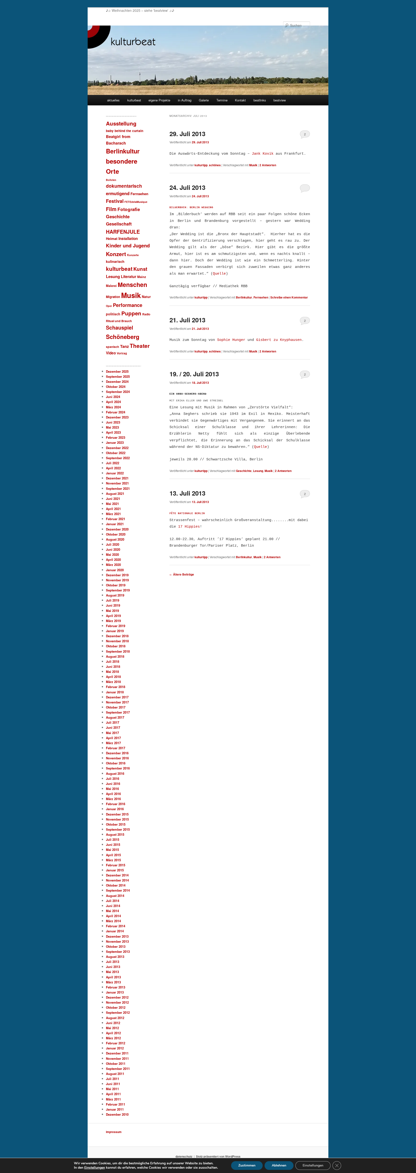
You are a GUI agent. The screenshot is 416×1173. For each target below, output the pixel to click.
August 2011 (115, 1073)
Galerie (204, 100)
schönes (215, 165)
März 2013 (113, 982)
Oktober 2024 (115, 386)
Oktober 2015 (115, 824)
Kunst (140, 268)
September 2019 (118, 590)
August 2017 (115, 717)
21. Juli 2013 (187, 319)
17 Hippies (189, 527)
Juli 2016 (112, 778)
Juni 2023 (113, 422)
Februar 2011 (115, 1104)
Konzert (116, 254)
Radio (146, 314)
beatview (279, 100)
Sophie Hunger (231, 340)
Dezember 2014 (117, 875)
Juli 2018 (112, 661)
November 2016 (117, 758)
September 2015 (118, 829)
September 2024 (118, 391)
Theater (140, 346)
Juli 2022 (112, 463)
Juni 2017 (113, 727)
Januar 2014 (115, 931)
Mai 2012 (112, 1028)
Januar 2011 (115, 1109)
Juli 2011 (112, 1078)
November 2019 (117, 580)
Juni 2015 (113, 844)
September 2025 (118, 376)
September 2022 (118, 458)
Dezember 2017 (117, 697)
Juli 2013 (112, 961)
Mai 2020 (112, 554)
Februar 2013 (115, 987)
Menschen (132, 284)
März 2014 (113, 921)
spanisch (112, 347)
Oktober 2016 (115, 763)
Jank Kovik (262, 154)
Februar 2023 (115, 437)
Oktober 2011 (115, 1063)
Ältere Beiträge (181, 574)
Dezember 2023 (117, 417)
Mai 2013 (112, 971)
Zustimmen (246, 1165)
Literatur (128, 276)
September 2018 (118, 651)
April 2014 (113, 916)
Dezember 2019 (117, 575)
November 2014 (117, 880)
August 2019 (115, 595)
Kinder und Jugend (128, 245)
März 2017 (113, 743)
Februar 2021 (115, 519)
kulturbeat (134, 100)
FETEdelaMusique (135, 202)
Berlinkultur (244, 297)
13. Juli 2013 (187, 493)
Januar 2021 (115, 524)
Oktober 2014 (115, 885)
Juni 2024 (113, 396)
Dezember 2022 (117, 447)
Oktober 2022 (115, 453)
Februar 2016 (115, 804)
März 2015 (113, 860)
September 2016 (118, 768)
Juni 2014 (113, 905)
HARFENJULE (123, 231)
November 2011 (117, 1058)
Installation (128, 238)
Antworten (268, 165)
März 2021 (113, 513)
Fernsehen (261, 297)
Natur (146, 296)
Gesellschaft (119, 224)
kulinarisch (115, 261)
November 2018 (117, 641)
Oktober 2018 (115, 646)
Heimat (111, 238)
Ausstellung (121, 123)
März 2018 (113, 681)
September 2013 (118, 951)
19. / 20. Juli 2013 (194, 373)
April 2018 (113, 676)
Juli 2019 (112, 600)
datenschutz (184, 1156)
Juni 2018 (113, 666)
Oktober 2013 (115, 946)
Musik (253, 165)
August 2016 (115, 773)
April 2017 (113, 738)
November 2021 (117, 483)
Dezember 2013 (117, 936)
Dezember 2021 (117, 478)
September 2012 (118, 1012)
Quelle (219, 274)
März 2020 (113, 564)
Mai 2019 (112, 610)
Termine (222, 100)
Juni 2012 (113, 1023)
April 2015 (113, 855)
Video (111, 353)
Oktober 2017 (115, 707)
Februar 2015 (115, 865)
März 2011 (113, 1099)
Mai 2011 (112, 1089)
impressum (114, 1132)
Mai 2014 (112, 910)
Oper (109, 306)
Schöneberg (122, 336)
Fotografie (128, 209)
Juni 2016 (113, 783)
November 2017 (117, 702)
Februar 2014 (115, 926)
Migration (113, 296)
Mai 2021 (112, 503)
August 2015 (115, 834)
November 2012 (117, 1002)
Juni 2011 (113, 1083)
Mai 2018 (112, 671)
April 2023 (113, 432)
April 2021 (113, 508)
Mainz (141, 277)
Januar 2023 (115, 442)
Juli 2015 (112, 839)
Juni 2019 (113, 605)
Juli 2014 (112, 900)
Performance (127, 304)
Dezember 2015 (117, 814)
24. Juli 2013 (187, 187)
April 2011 (113, 1094)
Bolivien (111, 180)
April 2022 (113, 468)
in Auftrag (184, 100)
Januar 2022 (115, 473)
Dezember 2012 (117, 997)
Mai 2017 (112, 732)
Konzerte (133, 255)
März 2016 (113, 798)
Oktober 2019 (115, 585)
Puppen (131, 313)
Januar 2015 (115, 870)
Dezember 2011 (117, 1053)
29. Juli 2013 (187, 133)
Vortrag (122, 353)
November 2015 (117, 819)
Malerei (111, 286)
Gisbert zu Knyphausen (279, 340)
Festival (115, 201)
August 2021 (115, 493)
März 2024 (113, 407)
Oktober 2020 (115, 534)
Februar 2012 (115, 1043)
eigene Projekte (159, 100)
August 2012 (115, 1017)
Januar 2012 (115, 1048)
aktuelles (113, 100)
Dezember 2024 (117, 381)
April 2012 (113, 1033)
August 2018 (115, 656)
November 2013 (117, 941)
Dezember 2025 (117, 371)
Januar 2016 (115, 809)
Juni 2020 (113, 549)
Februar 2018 (115, 686)
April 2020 (113, 559)
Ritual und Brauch (119, 321)
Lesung (258, 471)
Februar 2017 (115, 748)
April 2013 (113, 977)
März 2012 (113, 1038)
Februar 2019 (115, 625)
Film (111, 208)
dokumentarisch (124, 186)
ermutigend (118, 193)
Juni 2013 (113, 966)
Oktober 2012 (115, 1007)
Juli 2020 (112, 544)
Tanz (124, 346)
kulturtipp (201, 165)
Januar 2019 (115, 631)
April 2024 (113, 401)
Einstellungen (94, 1168)
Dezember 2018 (117, 636)
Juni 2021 (113, 498)
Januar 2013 (115, 992)
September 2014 (118, 890)
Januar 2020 (115, 570)
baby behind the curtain (124, 130)
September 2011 (118, 1068)
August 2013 (115, 956)
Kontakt (240, 100)
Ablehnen (279, 1165)
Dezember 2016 (117, 753)
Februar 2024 (115, 412)
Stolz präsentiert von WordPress (218, 1156)
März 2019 (113, 620)
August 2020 (115, 539)
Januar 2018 (115, 692)
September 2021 (118, 488)
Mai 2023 (112, 427)
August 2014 (115, 895)
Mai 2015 (112, 849)
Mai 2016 (112, 788)
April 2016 (113, 793)
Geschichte (244, 471)
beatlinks (260, 100)
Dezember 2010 (117, 1114)
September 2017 (118, 712)
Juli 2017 (112, 722)
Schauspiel (119, 327)
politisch (113, 313)
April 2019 (113, 615)
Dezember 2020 (117, 529)
